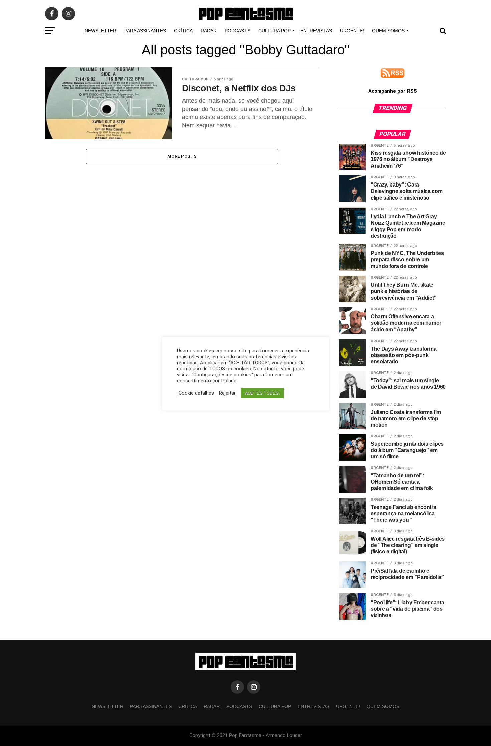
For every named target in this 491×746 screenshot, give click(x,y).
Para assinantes (145, 30)
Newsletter (100, 30)
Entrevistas (316, 30)
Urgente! (352, 30)
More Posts (182, 156)
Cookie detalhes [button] (196, 393)
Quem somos (388, 30)
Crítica (183, 30)
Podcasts (237, 30)
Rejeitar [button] (227, 393)
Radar (209, 30)
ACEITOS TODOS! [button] (262, 393)
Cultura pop (274, 30)
